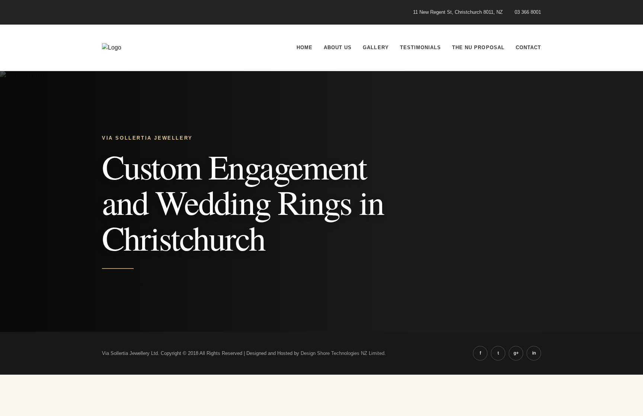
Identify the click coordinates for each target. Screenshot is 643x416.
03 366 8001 (528, 12)
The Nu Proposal (478, 47)
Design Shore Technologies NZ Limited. (343, 353)
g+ (516, 353)
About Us (338, 47)
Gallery (375, 47)
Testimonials (420, 47)
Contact (528, 47)
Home (305, 47)
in (534, 353)
